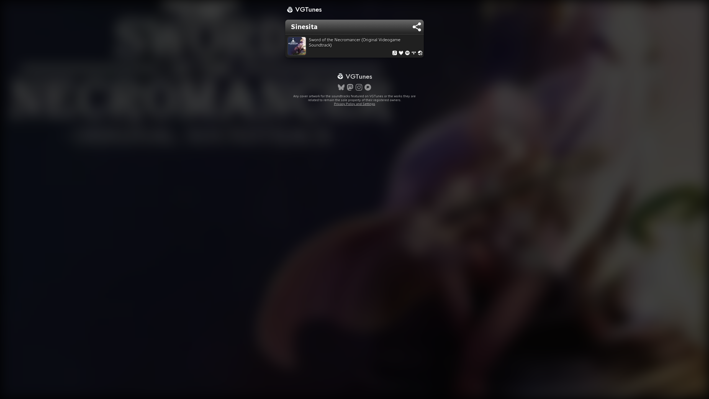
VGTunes (307, 9)
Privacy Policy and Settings (354, 104)
